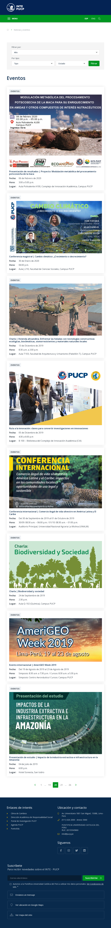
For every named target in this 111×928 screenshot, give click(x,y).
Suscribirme (91, 878)
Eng (93, 18)
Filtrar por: (16, 47)
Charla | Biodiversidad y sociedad (26, 591)
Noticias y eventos (22, 30)
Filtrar (94, 63)
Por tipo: (15, 58)
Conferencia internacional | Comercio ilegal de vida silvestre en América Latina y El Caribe (52, 512)
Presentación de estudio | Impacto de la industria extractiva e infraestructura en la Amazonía (53, 758)
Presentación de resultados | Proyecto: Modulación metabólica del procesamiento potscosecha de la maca (52, 172)
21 (61, 784)
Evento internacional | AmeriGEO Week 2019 (32, 664)
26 (70, 784)
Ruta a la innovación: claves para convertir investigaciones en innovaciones (48, 428)
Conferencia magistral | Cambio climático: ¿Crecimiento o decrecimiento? (47, 256)
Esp (86, 18)
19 (49, 784)
